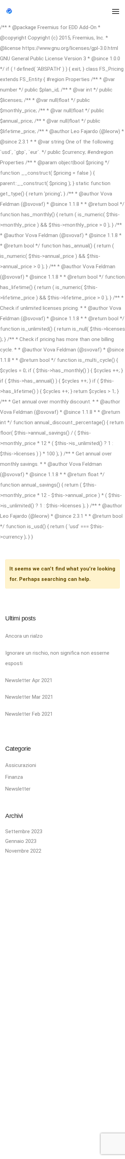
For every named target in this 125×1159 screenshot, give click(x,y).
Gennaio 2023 (20, 841)
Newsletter (18, 789)
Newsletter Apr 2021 (28, 680)
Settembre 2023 (23, 831)
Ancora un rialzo (24, 636)
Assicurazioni (20, 765)
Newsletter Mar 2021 (29, 697)
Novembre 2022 (23, 851)
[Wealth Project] (33, 11)
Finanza (14, 777)
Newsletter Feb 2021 (29, 714)
